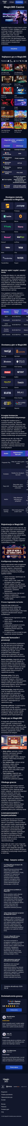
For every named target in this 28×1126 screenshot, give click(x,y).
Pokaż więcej (14, 1067)
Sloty (23, 61)
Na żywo (11, 61)
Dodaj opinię (14, 1010)
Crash (17, 61)
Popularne (4, 61)
